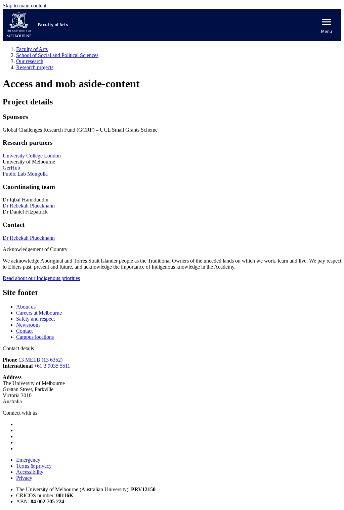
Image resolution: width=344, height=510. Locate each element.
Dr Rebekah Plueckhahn (29, 205)
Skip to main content (24, 5)
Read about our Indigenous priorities (41, 278)
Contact (24, 331)
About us (26, 307)
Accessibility (29, 472)
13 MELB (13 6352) (40, 360)
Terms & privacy (34, 466)
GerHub (11, 168)
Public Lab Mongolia (25, 174)
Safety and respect (35, 319)
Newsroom (28, 325)
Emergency (28, 460)
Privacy (24, 478)
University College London (32, 155)
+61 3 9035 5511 (52, 366)
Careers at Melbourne (39, 313)
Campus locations (35, 337)
